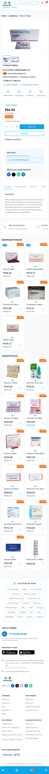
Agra (31, 612)
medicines (13, 16)
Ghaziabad (11, 612)
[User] (46, 770)
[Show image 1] (12, 266)
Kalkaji (25, 589)
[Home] (16, 770)
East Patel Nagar (13, 589)
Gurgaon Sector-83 (30, 594)
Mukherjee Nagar (11, 608)
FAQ (3, 706)
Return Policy (7, 731)
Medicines (29, 699)
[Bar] (2, 770)
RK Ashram (36, 603)
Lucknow (20, 617)
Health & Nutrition (32, 706)
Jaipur (39, 612)
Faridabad (22, 612)
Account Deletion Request (12, 739)
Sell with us (6, 710)
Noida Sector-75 (31, 727)
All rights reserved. (36, 764)
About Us (5, 699)
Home (3, 16)
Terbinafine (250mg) (28, 77)
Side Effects (34, 187)
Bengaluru (40, 617)
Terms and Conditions (11, 727)
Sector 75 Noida (36, 589)
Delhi (23, 608)
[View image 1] (6, 59)
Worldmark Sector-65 (16, 598)
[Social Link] (12, 686)
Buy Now (24, 133)
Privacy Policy (7, 724)
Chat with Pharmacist (20, 160)
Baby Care (29, 703)
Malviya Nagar (13, 603)
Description (7, 187)
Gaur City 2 (16, 594)
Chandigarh (9, 617)
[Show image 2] (37, 266)
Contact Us (6, 703)
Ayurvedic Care (31, 710)
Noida (31, 608)
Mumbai (30, 617)
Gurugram (40, 608)
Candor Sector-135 (33, 598)
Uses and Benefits (21, 187)
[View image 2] (15, 59)
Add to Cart (32, 127)
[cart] (20, 274)
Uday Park (25, 603)
